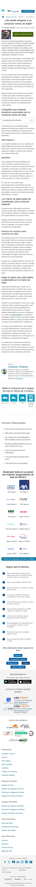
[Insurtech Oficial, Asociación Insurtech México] (31, 733)
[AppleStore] (25, 682)
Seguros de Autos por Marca (12, 796)
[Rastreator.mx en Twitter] (9, 861)
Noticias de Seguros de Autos (13, 789)
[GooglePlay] (11, 682)
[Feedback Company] (8, 709)
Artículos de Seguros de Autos (13, 792)
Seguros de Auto (8, 785)
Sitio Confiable (7, 764)
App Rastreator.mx (18, 674)
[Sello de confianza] (25, 726)
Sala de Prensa (7, 847)
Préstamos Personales (10, 827)
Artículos (18, 655)
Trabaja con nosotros (9, 771)
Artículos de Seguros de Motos (13, 809)
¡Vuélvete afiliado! (8, 775)
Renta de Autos (7, 823)
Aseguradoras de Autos (18, 659)
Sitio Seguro (6, 761)
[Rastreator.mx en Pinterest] (26, 861)
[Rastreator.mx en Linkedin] (18, 861)
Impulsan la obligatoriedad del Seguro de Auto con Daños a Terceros (18, 445)
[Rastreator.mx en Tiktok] (30, 861)
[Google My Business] (8, 700)
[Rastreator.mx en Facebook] (5, 862)
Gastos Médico (16, 315)
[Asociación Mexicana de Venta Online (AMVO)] (18, 740)
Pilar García (19, 378)
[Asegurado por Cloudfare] (12, 726)
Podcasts (5, 844)
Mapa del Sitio (7, 851)
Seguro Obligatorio (18, 667)
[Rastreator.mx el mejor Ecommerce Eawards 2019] (7, 733)
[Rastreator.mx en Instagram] (22, 862)
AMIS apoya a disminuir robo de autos (17, 433)
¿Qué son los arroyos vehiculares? (16, 463)
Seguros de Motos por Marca (12, 813)
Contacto (5, 768)
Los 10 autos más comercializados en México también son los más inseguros (18, 438)
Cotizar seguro (28, 11)
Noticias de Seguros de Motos (13, 806)
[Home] (3, 17)
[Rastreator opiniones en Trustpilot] (21, 733)
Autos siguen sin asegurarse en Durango (18, 429)
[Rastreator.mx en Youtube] (13, 861)
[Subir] (32, 883)
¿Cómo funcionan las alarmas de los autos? (17, 458)
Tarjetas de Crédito (9, 830)
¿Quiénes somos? (8, 754)
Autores (4, 757)
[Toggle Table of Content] (30, 120)
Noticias (25, 663)
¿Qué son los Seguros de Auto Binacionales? (15, 451)
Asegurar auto (12, 663)
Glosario (5, 840)
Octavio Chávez (18, 366)
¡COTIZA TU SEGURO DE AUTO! (23, 34)
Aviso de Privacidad (24, 868)
